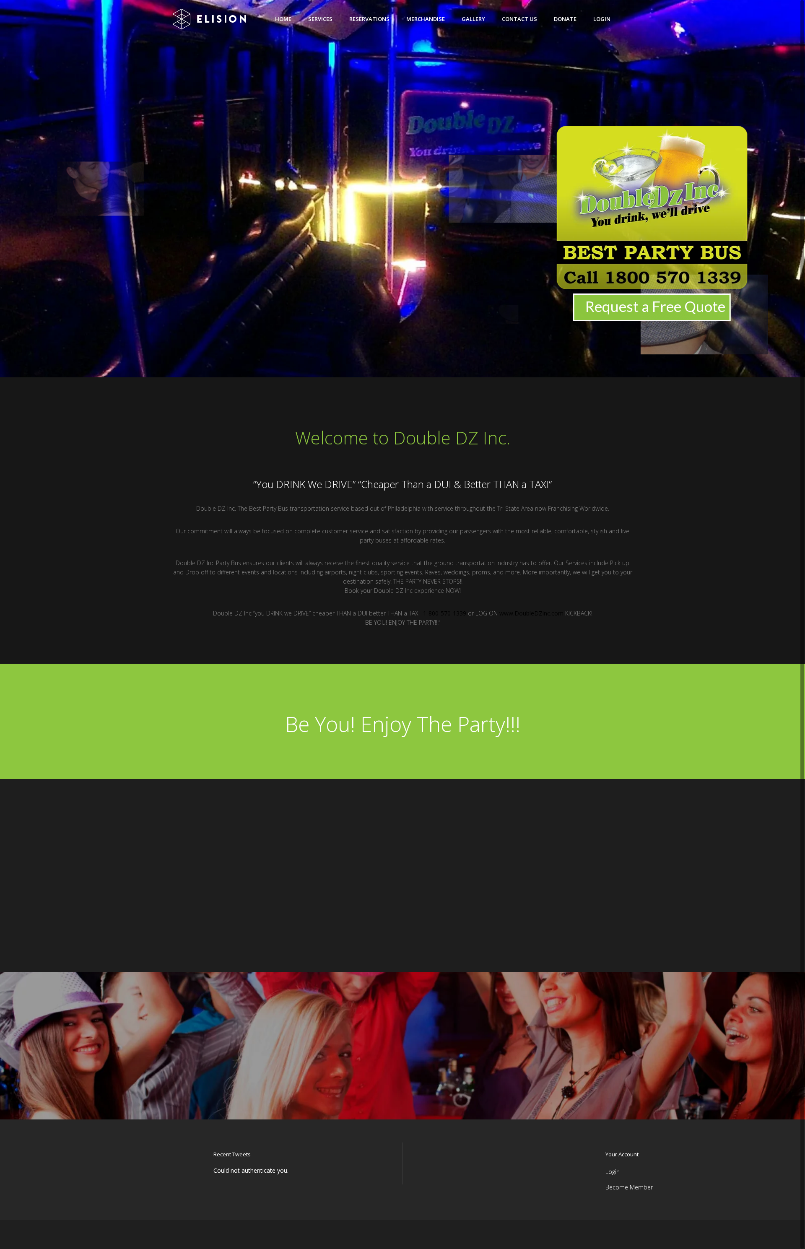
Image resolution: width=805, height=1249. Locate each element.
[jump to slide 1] (386, 369)
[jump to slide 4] (411, 369)
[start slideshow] (376, 369)
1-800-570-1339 (444, 613)
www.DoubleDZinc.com (531, 613)
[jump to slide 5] (419, 369)
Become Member (629, 1187)
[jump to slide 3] (402, 369)
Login (612, 1172)
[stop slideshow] (428, 369)
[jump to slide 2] (394, 369)
